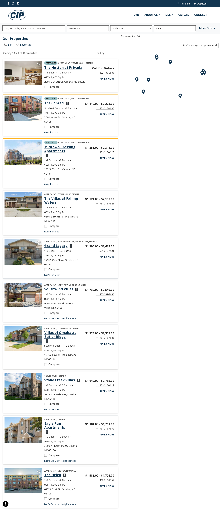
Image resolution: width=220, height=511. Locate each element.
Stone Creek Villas (59, 380)
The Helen (52, 475)
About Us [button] (151, 15)
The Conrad (54, 103)
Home (135, 15)
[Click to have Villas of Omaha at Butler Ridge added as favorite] (39, 329)
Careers (183, 15)
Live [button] (168, 15)
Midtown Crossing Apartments (62, 149)
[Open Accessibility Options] (5, 505)
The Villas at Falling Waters (62, 200)
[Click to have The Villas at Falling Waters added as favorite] (39, 195)
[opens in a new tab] (23, 73)
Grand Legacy (55, 246)
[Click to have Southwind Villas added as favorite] (39, 286)
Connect (200, 15)
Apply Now (107, 78)
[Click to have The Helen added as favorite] (39, 472)
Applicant (204, 3)
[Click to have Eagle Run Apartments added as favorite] (39, 420)
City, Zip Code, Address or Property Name (26, 28)
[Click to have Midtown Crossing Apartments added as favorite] (39, 143)
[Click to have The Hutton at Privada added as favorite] (39, 64)
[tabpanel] (60, 272)
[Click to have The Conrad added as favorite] (39, 99)
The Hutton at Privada (63, 68)
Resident (187, 3)
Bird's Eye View (52, 274)
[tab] (8, 45)
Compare (60, 87)
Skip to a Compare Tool (46, 92)
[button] (67, 103)
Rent (158, 28)
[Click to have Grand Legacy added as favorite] (39, 243)
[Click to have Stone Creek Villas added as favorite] (39, 377)
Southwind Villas (58, 289)
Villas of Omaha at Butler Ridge (62, 335)
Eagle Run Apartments (62, 425)
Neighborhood (51, 132)
